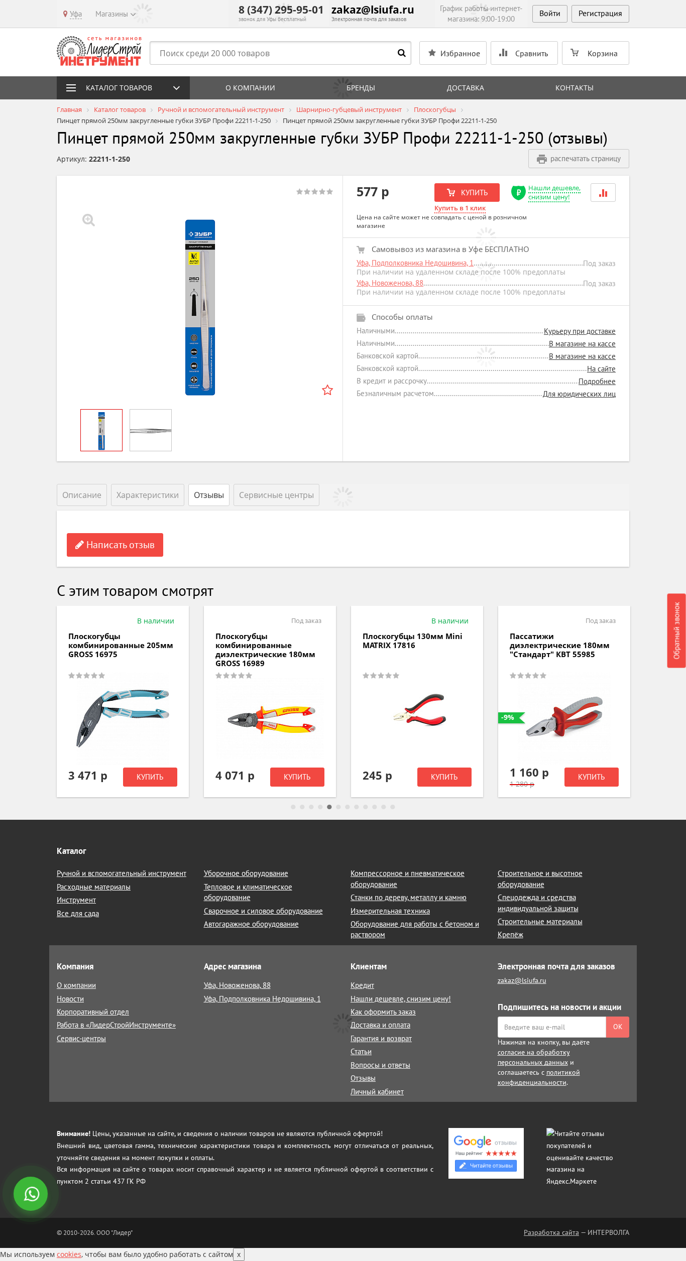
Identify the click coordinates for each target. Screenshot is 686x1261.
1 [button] (293, 807)
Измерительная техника (390, 911)
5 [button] (329, 807)
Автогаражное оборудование (251, 924)
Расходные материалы (94, 887)
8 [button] (356, 807)
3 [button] (311, 807)
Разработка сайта (551, 1232)
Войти (549, 13)
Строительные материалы (540, 921)
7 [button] (347, 807)
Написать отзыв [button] (119, 544)
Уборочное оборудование (246, 873)
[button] (603, 192)
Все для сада (78, 913)
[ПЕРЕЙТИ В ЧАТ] (32, 1195)
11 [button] (383, 807)
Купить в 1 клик (460, 207)
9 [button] (365, 807)
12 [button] (392, 807)
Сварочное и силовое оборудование (263, 911)
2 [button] (302, 807)
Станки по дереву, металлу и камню (409, 897)
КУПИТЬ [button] (473, 192)
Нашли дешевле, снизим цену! (554, 192)
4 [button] (320, 807)
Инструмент (76, 900)
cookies (69, 1254)
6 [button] (338, 807)
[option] (199, 303)
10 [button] (374, 807)
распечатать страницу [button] (585, 158)
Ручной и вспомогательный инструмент (121, 873)
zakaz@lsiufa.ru (372, 10)
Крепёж (510, 934)
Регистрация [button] (600, 13)
